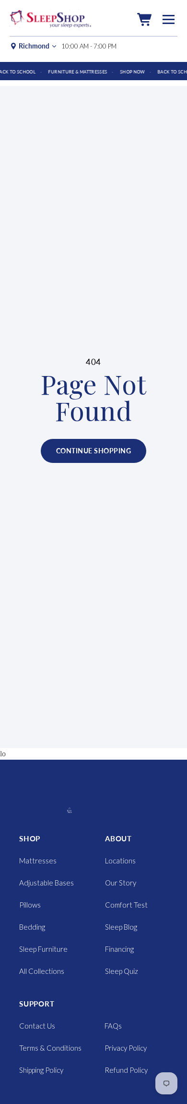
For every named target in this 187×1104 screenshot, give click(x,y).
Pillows (30, 904)
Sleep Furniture (43, 949)
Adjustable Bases (46, 882)
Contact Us (37, 1025)
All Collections (41, 971)
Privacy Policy (126, 1047)
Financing (119, 949)
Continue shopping (93, 451)
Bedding (32, 926)
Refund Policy (126, 1070)
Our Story (120, 882)
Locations (120, 860)
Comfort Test (126, 904)
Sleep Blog (121, 926)
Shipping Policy (41, 1070)
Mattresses (38, 860)
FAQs (113, 1025)
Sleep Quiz (121, 971)
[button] (144, 19)
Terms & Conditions (50, 1047)
